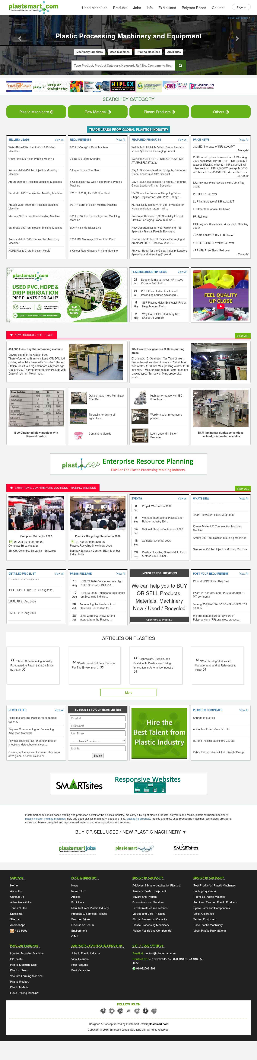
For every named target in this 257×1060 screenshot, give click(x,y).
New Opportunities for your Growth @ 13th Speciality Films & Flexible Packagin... (157, 230)
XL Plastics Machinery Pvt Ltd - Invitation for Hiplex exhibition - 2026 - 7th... (158, 207)
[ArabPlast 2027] (96, 86)
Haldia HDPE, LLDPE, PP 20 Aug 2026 (31, 613)
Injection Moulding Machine (26, 954)
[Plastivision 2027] (201, 86)
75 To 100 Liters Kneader (85, 159)
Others (219, 112)
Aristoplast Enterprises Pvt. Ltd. (211, 729)
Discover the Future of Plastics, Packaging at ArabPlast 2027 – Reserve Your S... (158, 241)
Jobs (137, 7)
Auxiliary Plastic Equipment (149, 891)
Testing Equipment (204, 919)
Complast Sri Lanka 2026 (36, 536)
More (128, 692)
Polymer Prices (194, 7)
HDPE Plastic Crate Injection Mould (29, 251)
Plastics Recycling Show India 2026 (98, 536)
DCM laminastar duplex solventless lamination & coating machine (220, 435)
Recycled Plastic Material (209, 897)
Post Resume (79, 965)
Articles (76, 897)
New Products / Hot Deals (34, 335)
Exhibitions (167, 7)
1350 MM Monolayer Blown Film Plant (92, 239)
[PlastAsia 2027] (19, 86)
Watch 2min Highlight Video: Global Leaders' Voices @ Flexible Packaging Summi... (158, 149)
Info (150, 7)
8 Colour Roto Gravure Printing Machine (94, 251)
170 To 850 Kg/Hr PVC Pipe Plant (90, 193)
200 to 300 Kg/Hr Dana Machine (89, 147)
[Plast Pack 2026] (175, 86)
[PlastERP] (186, 845)
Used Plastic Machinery (208, 925)
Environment (79, 931)
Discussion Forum (82, 925)
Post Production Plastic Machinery (214, 886)
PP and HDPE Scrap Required (211, 581)
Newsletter (77, 891)
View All (243, 336)
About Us (16, 891)
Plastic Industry (19, 982)
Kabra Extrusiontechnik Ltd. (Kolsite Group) (219, 752)
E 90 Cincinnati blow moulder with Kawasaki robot (36, 435)
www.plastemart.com (154, 1024)
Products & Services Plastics (89, 914)
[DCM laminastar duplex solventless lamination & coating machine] (221, 408)
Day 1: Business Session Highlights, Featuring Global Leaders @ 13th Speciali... (159, 184)
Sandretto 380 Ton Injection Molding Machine (35, 228)
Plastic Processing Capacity (149, 919)
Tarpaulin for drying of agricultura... (102, 416)
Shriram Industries (204, 718)
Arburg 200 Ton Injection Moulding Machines (35, 182)
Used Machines (94, 7)
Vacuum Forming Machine (26, 976)
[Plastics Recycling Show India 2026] (97, 513)
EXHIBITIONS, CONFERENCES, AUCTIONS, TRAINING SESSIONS (55, 488)
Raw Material (96, 112)
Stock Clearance (203, 914)
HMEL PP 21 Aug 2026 (22, 601)
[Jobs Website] (77, 845)
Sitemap (15, 919)
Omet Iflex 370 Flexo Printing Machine (31, 159)
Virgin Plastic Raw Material (209, 931)
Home (14, 886)
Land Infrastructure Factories (150, 908)
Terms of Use (18, 908)
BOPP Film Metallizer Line (85, 228)
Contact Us (17, 897)
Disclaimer (16, 914)
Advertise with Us (21, 903)
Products (120, 7)
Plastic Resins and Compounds (151, 931)
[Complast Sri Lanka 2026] (36, 513)
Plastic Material (19, 987)
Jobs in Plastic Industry (85, 954)
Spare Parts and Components (211, 908)
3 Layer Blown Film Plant (85, 170)
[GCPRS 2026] (149, 86)
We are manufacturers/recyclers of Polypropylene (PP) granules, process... (216, 618)
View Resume (80, 959)
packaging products (138, 819)
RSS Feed (20, 931)
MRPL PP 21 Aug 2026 (22, 590)
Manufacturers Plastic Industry (90, 908)
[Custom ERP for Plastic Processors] (58, 86)
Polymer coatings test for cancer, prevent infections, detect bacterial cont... (32, 743)
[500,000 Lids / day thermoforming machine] (96, 362)
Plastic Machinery (34, 112)
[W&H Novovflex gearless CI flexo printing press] (219, 362)
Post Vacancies (80, 970)
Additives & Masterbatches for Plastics (156, 886)
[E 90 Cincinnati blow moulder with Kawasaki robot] (36, 408)
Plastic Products (158, 112)
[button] (19, 37)
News (74, 886)
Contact (218, 7)
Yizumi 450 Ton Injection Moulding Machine (34, 216)
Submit (98, 756)
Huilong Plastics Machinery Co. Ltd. (214, 741)
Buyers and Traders (144, 897)
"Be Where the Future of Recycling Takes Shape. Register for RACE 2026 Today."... (156, 195)
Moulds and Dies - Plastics (148, 914)
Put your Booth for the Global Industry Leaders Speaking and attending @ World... (159, 253)
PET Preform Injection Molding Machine (93, 205)
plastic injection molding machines (45, 819)
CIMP (74, 936)
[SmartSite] (127, 784)
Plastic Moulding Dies (23, 965)
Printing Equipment (205, 891)
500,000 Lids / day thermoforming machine (35, 349)
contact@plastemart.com (160, 954)
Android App (17, 925)
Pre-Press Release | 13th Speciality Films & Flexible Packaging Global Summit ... (157, 218)
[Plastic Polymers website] (134, 845)
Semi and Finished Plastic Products (215, 903)
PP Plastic (16, 959)
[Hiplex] (123, 86)
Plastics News (19, 970)
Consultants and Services (148, 903)
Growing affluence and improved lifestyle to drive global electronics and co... (34, 754)
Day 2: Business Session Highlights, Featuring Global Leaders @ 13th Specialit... (159, 172)
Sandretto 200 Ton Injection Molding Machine (35, 193)
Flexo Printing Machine (24, 993)
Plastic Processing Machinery (150, 925)
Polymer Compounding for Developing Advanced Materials (31, 731)
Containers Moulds (100, 434)
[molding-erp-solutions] (127, 465)
